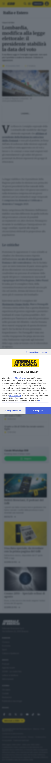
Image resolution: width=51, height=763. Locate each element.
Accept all (38, 410)
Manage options (13, 410)
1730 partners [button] (19, 378)
